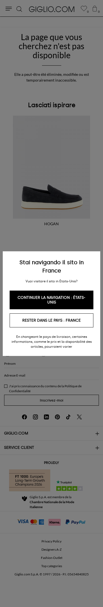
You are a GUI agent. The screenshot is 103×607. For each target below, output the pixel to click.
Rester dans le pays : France (51, 320)
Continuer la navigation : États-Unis (51, 300)
